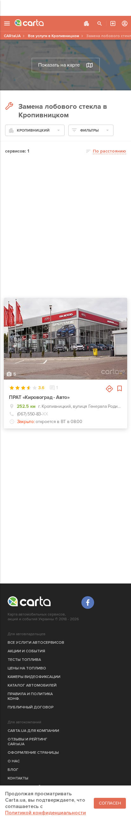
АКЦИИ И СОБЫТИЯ (26, 651)
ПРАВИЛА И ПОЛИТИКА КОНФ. (30, 696)
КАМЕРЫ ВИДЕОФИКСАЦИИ (34, 676)
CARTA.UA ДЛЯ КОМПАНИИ (33, 730)
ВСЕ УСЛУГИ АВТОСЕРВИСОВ (36, 642)
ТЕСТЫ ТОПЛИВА (24, 659)
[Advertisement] (65, 8)
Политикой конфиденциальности (45, 813)
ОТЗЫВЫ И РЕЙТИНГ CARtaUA (27, 741)
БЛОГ (13, 769)
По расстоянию (109, 151)
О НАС (14, 761)
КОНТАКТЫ (18, 778)
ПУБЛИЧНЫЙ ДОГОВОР (31, 707)
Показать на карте (59, 65)
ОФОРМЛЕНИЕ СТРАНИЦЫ (33, 752)
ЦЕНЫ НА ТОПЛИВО (27, 668)
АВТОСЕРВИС (113, 23)
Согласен (110, 803)
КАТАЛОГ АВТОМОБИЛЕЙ (32, 685)
